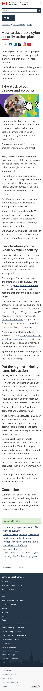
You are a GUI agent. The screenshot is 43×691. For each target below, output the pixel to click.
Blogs (29, 24)
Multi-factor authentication (17, 538)
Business (5, 608)
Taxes (4, 620)
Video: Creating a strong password (21, 534)
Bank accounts (23, 278)
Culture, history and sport (11, 632)
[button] (26, 144)
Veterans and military (10, 659)
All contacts (6, 581)
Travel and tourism (9, 604)
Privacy (4, 686)
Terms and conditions (10, 682)
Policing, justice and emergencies (14, 635)
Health (4, 616)
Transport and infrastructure (12, 639)
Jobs (3, 597)
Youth (4, 662)
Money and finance (9, 647)
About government (9, 589)
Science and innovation (10, 651)
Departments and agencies (12, 585)
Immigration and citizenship (12, 601)
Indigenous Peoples (9, 655)
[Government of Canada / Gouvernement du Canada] (16, 3)
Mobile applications (9, 675)
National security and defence (13, 628)
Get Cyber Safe (19, 24)
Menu (7, 17)
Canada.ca (6, 24)
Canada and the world (10, 643)
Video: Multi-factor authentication (20, 541)
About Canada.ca (8, 678)
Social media (6, 671)
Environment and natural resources (15, 624)
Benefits (5, 612)
